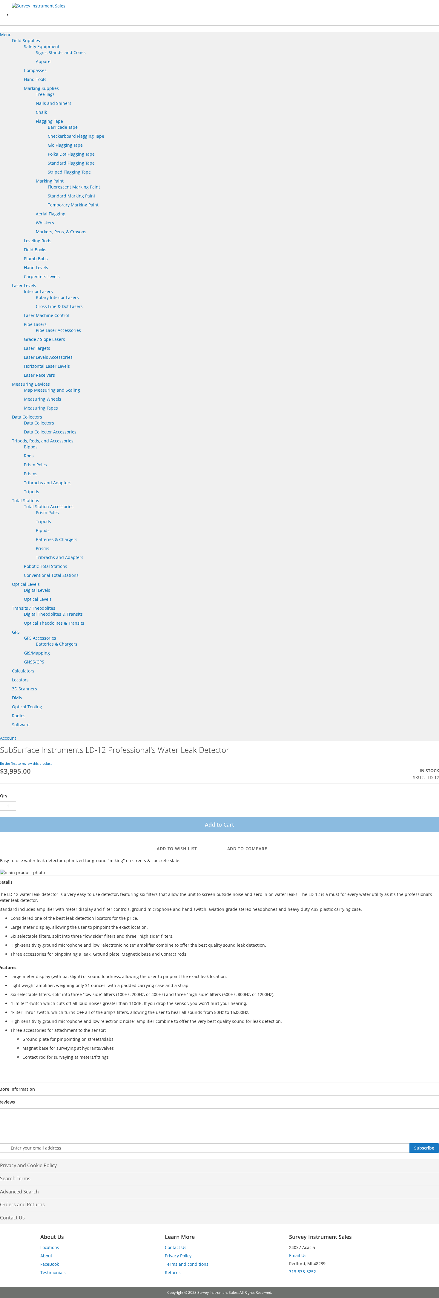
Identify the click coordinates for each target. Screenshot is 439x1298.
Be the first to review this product (26, 763)
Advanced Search (19, 1191)
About (46, 1256)
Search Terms (15, 1178)
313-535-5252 (302, 1271)
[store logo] (57, 6)
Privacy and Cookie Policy (28, 1165)
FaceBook (49, 1264)
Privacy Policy (178, 1256)
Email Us (297, 1255)
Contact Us (12, 1217)
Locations (49, 1247)
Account (8, 738)
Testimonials (53, 1272)
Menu (6, 34)
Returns (173, 1272)
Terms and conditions (186, 1264)
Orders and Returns (22, 1204)
